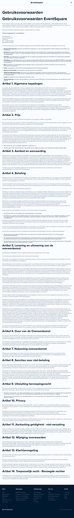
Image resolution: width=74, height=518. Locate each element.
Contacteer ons (37, 498)
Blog (49, 492)
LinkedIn (66, 494)
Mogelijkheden (6, 494)
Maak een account (6, 499)
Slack (65, 496)
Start (3, 492)
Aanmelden (5, 501)
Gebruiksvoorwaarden (53, 496)
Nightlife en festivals (20, 492)
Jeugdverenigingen (20, 499)
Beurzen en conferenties (22, 496)
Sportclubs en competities (22, 498)
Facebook (66, 492)
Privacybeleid (51, 498)
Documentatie (37, 492)
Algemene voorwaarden (54, 494)
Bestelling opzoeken (39, 494)
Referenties (5, 496)
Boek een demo (38, 496)
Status (35, 499)
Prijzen (4, 498)
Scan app (36, 501)
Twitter (66, 498)
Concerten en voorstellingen (23, 494)
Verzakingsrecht (52, 499)
